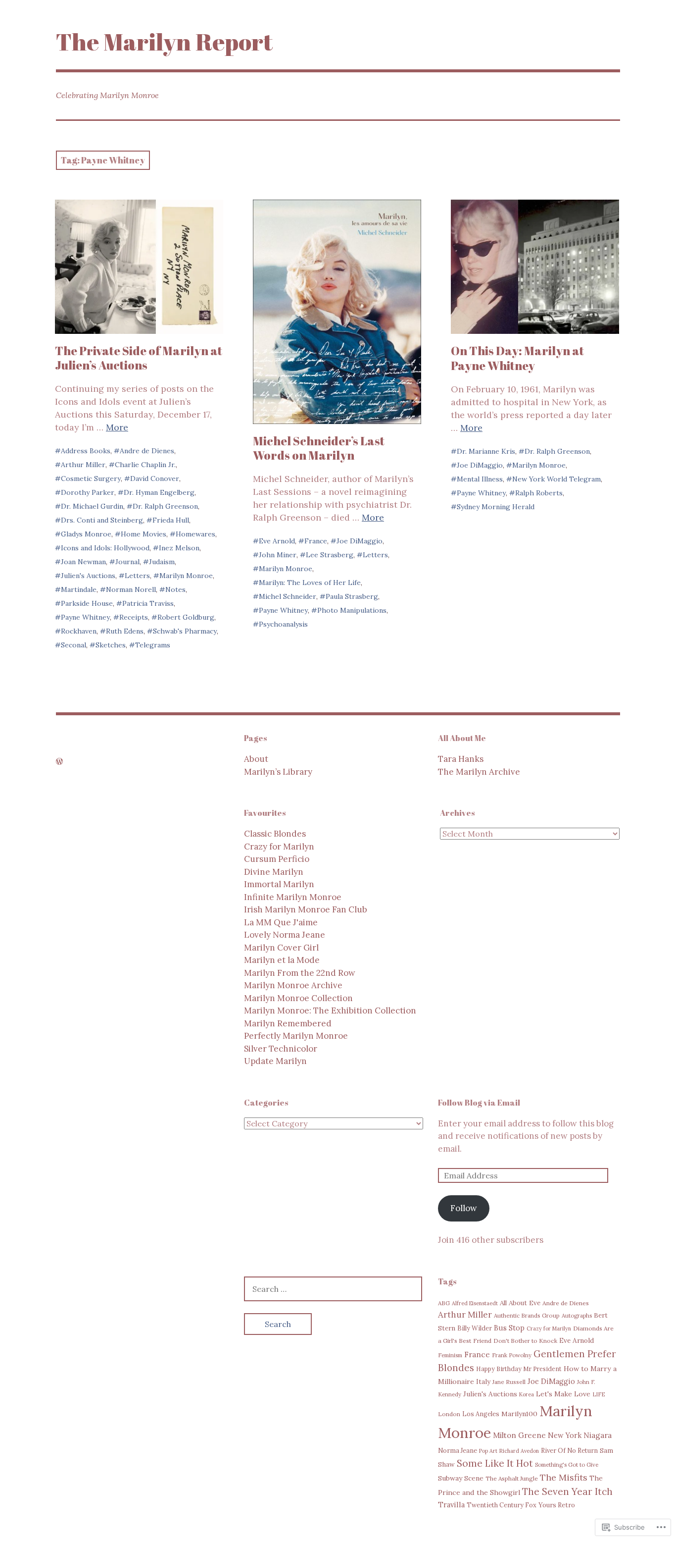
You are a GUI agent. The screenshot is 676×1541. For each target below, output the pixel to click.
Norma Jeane (457, 1450)
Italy (483, 1381)
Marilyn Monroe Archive (293, 985)
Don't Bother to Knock (525, 1340)
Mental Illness (480, 479)
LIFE (598, 1394)
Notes (175, 589)
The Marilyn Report (164, 41)
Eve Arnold (277, 540)
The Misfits (563, 1477)
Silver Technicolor (280, 1048)
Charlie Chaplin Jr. (145, 464)
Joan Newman (83, 561)
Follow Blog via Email (479, 1102)
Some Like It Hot (495, 1463)
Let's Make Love (563, 1393)
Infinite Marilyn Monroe (292, 897)
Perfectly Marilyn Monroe (296, 1035)
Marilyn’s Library (278, 771)
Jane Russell (509, 1381)
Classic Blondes (275, 833)
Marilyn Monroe (186, 575)
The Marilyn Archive (479, 771)
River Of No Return (569, 1450)
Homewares (195, 534)
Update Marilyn (275, 1061)
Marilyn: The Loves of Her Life (310, 582)
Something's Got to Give (566, 1464)
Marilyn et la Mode (282, 960)
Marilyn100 (519, 1413)
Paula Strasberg (352, 596)
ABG (444, 1303)
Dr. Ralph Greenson (165, 506)
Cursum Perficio (276, 858)
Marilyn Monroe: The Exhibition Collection (330, 1010)
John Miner (277, 554)
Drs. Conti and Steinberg (102, 520)
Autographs (577, 1315)
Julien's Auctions (88, 575)
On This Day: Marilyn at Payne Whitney (517, 358)
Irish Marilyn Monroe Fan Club (305, 909)
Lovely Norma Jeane (284, 934)
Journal (127, 561)
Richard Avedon (519, 1450)
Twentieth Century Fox (501, 1505)
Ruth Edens (125, 631)
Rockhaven (79, 631)
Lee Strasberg (329, 554)
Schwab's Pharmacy (185, 631)
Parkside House (87, 603)
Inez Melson (179, 547)
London (449, 1414)
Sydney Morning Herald (495, 506)
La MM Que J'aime (281, 922)
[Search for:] (333, 1288)
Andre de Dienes (147, 450)
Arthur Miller (83, 464)
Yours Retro (556, 1505)
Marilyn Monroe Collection (298, 998)
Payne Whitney (85, 617)
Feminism (450, 1355)
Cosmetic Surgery (91, 478)
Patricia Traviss (148, 603)
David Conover (154, 478)
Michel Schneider (287, 596)
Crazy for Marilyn (279, 846)
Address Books (85, 450)
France (315, 540)
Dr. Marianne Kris (486, 451)
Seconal (73, 644)
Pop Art (488, 1450)
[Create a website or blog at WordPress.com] (59, 761)
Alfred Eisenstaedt (475, 1303)
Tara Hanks (460, 758)
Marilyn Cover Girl (281, 947)
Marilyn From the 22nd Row (299, 972)
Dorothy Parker (87, 492)
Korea (526, 1394)
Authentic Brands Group (527, 1315)
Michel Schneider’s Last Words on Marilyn (319, 448)
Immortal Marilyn (279, 884)
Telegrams (152, 644)
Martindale (79, 589)
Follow (463, 1208)
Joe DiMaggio (360, 540)
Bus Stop (509, 1327)
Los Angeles (480, 1414)
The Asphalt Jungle (511, 1478)
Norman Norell (131, 589)
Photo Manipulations (351, 610)
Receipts (133, 617)
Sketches (111, 644)
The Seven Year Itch (567, 1491)
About (256, 758)
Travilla (451, 1504)
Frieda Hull (170, 520)
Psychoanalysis (283, 624)
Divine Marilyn (273, 871)
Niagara (597, 1435)
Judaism (162, 561)
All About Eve (520, 1303)
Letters (137, 575)
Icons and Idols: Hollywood (105, 547)
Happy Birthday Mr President (519, 1369)
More (117, 427)
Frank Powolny (511, 1355)
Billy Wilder (474, 1328)
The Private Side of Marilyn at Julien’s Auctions (138, 358)
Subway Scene (460, 1478)
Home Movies (143, 534)
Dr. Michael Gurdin (92, 506)
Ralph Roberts (539, 492)
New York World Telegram (556, 479)
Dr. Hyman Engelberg (159, 492)
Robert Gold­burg (185, 617)
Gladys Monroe (86, 534)
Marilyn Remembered (288, 1023)
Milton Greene (519, 1435)
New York (564, 1435)
